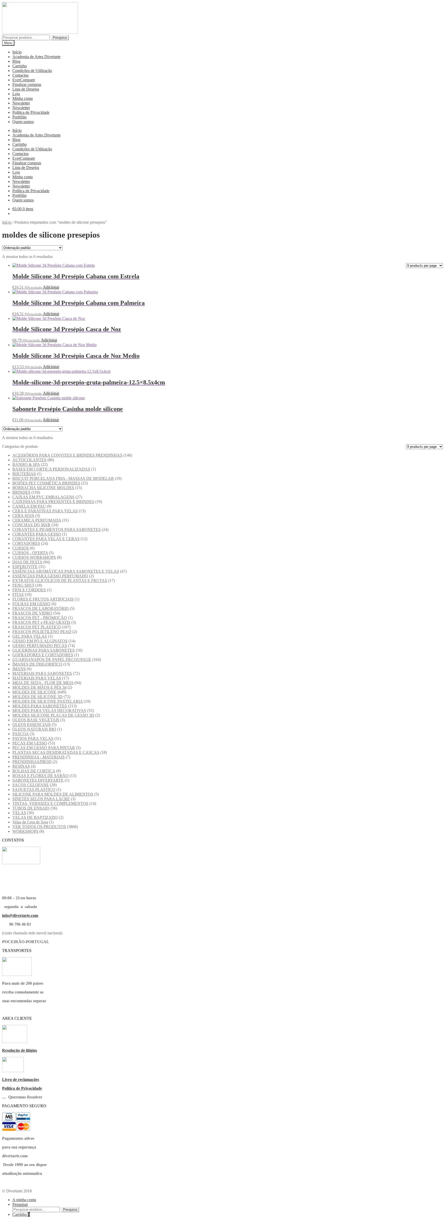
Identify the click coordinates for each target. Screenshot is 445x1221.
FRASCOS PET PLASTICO (36, 627)
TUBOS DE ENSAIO (30, 808)
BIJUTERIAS (24, 474)
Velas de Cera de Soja (30, 822)
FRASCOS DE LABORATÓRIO (40, 608)
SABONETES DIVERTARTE (38, 780)
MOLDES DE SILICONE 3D (37, 696)
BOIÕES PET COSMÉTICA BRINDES (46, 483)
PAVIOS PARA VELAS (32, 738)
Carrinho (19, 66)
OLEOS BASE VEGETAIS (35, 720)
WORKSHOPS (25, 831)
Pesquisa (60, 37)
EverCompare (23, 80)
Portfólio (19, 117)
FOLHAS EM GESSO (31, 604)
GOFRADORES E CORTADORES (42, 655)
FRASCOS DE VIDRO (32, 613)
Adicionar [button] (51, 287)
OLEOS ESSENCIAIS (31, 724)
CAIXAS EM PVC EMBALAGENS (43, 497)
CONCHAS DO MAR (31, 525)
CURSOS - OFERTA (30, 553)
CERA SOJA (23, 515)
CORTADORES (26, 543)
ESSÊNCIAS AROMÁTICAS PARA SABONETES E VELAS (65, 571)
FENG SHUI (23, 585)
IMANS (19, 669)
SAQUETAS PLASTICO (33, 789)
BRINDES (21, 492)
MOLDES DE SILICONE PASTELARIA (47, 701)
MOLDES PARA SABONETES (39, 706)
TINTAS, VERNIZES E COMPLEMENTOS (50, 803)
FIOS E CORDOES (29, 590)
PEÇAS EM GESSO (29, 743)
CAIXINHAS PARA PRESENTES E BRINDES (53, 501)
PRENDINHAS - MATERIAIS (38, 757)
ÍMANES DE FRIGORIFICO (37, 664)
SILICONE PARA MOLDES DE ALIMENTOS (52, 794)
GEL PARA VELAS (29, 636)
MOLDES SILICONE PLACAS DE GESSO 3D (53, 715)
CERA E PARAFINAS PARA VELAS (45, 511)
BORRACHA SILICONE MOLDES (43, 488)
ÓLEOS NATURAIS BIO (34, 729)
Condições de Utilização (32, 70)
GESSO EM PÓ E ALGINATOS (39, 641)
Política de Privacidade (30, 112)
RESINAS (21, 766)
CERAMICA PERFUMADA (36, 520)
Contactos (20, 75)
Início (17, 52)
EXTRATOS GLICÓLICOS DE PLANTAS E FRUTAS (59, 580)
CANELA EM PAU (29, 506)
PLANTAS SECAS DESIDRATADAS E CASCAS (55, 752)
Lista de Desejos (25, 89)
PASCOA (20, 734)
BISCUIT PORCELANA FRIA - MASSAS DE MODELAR (63, 478)
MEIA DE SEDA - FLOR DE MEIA (42, 683)
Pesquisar (20, 1204)
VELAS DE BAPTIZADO (35, 817)
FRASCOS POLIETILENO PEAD (41, 631)
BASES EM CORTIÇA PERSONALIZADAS (51, 469)
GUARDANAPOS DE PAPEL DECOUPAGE (51, 659)
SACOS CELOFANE (30, 785)
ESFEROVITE (25, 566)
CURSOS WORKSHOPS (34, 557)
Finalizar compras (26, 84)
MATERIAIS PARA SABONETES (42, 673)
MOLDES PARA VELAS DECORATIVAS (49, 710)
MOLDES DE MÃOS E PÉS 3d (39, 687)
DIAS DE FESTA (27, 562)
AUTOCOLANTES (29, 460)
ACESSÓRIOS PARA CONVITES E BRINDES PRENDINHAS (67, 455)
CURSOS (20, 548)
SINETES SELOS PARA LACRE (41, 799)
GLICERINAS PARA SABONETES (43, 650)
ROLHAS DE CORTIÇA (33, 771)
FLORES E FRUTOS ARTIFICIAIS (43, 599)
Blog (16, 61)
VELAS (19, 813)
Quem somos (23, 121)
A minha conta (24, 1200)
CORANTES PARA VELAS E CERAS (46, 539)
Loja (16, 94)
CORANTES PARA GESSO (36, 534)
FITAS (18, 594)
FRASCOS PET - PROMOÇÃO (39, 618)
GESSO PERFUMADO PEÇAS (39, 645)
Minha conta (22, 98)
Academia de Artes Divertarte (36, 56)
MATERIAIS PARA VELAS (36, 678)
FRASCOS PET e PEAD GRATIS (41, 622)
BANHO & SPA (26, 464)
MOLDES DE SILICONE (34, 692)
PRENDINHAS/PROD (32, 761)
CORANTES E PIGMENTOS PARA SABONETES (56, 529)
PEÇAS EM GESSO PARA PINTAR (43, 748)
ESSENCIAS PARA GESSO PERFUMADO (50, 576)
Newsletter (21, 103)
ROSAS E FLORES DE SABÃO (40, 775)
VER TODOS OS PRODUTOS (39, 826)
